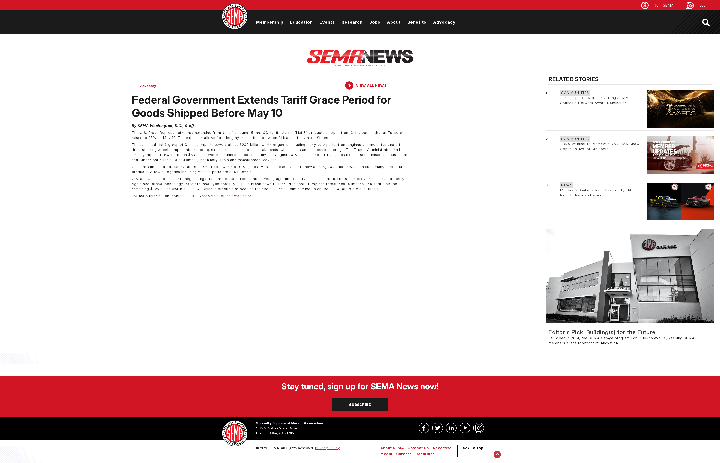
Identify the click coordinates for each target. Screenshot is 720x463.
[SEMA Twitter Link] (437, 428)
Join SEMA (664, 5)
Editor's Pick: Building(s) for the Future (602, 332)
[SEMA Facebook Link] (423, 428)
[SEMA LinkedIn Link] (451, 428)
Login (704, 5)
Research (352, 22)
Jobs (374, 22)
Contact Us (418, 448)
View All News (371, 86)
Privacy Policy (327, 448)
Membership (270, 22)
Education (301, 22)
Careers (404, 454)
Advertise (442, 448)
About (394, 22)
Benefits (416, 22)
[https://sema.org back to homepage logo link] (709, 22)
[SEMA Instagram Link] (478, 428)
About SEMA (392, 448)
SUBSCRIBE (360, 404)
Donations (425, 454)
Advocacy (444, 22)
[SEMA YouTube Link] (465, 428)
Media (386, 454)
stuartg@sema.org (237, 196)
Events (327, 22)
